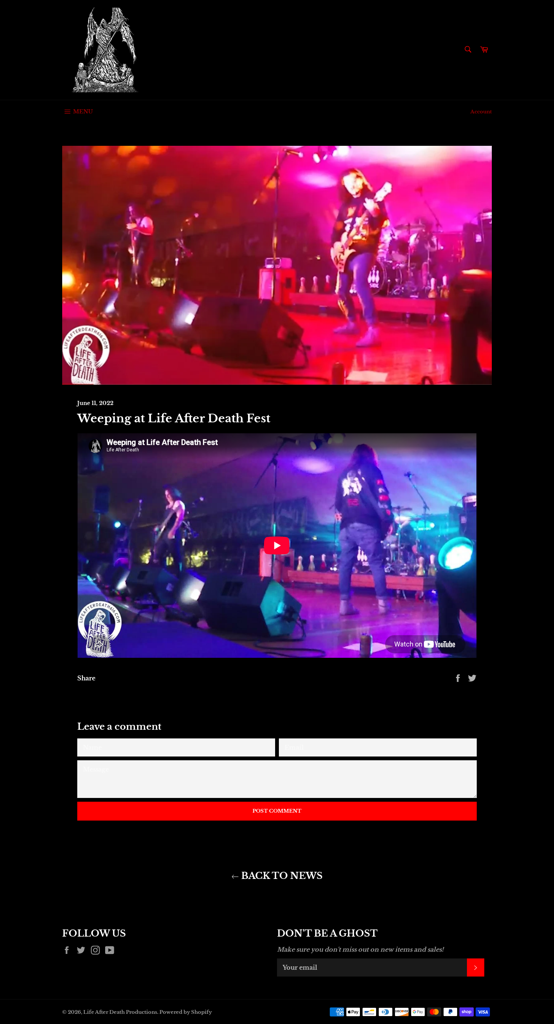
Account (481, 112)
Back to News (281, 875)
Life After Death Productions (120, 1012)
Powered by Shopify (185, 1012)
